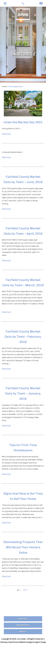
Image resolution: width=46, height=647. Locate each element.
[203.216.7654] (23, 3)
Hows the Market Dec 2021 (23, 122)
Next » (25, 590)
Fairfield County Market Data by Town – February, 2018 (23, 337)
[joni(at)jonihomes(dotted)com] (41, 3)
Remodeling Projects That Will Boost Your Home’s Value (23, 547)
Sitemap (3, 642)
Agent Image (40, 642)
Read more (6, 134)
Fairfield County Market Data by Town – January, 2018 (23, 393)
